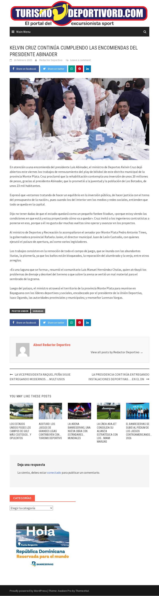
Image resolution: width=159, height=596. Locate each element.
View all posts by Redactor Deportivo (117, 352)
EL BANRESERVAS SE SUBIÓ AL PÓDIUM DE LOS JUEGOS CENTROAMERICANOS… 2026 (139, 431)
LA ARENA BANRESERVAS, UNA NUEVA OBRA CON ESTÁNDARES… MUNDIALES (79, 431)
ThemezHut (82, 591)
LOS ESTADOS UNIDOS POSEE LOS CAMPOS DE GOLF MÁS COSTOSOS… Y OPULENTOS (20, 431)
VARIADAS (38, 311)
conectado (54, 472)
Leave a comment (80, 60)
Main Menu (23, 32)
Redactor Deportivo (50, 60)
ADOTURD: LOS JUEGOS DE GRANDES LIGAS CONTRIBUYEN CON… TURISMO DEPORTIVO (50, 431)
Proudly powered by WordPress (28, 591)
